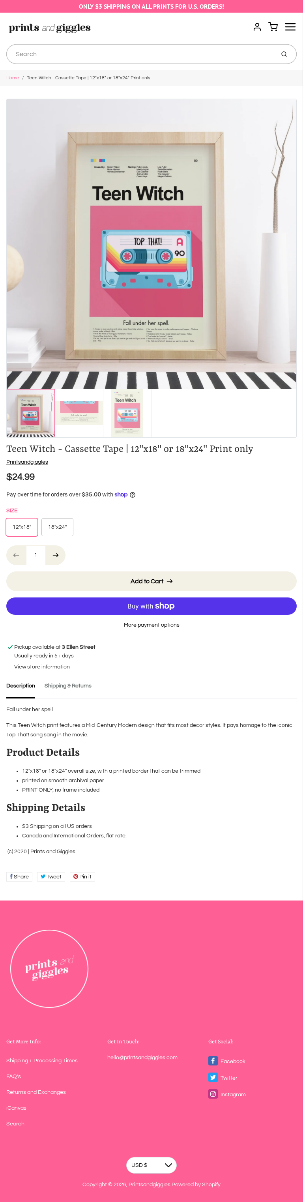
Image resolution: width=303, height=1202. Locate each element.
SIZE (12, 510)
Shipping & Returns (68, 686)
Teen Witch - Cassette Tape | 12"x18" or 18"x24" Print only (88, 78)
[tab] (25, 688)
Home (12, 78)
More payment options (152, 625)
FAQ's (13, 1076)
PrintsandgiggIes (27, 462)
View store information (42, 667)
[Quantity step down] (16, 555)
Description (20, 686)
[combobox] (139, 54)
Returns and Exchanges (36, 1092)
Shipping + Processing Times (42, 1060)
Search (15, 1124)
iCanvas (16, 1108)
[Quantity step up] (55, 555)
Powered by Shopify (196, 1184)
